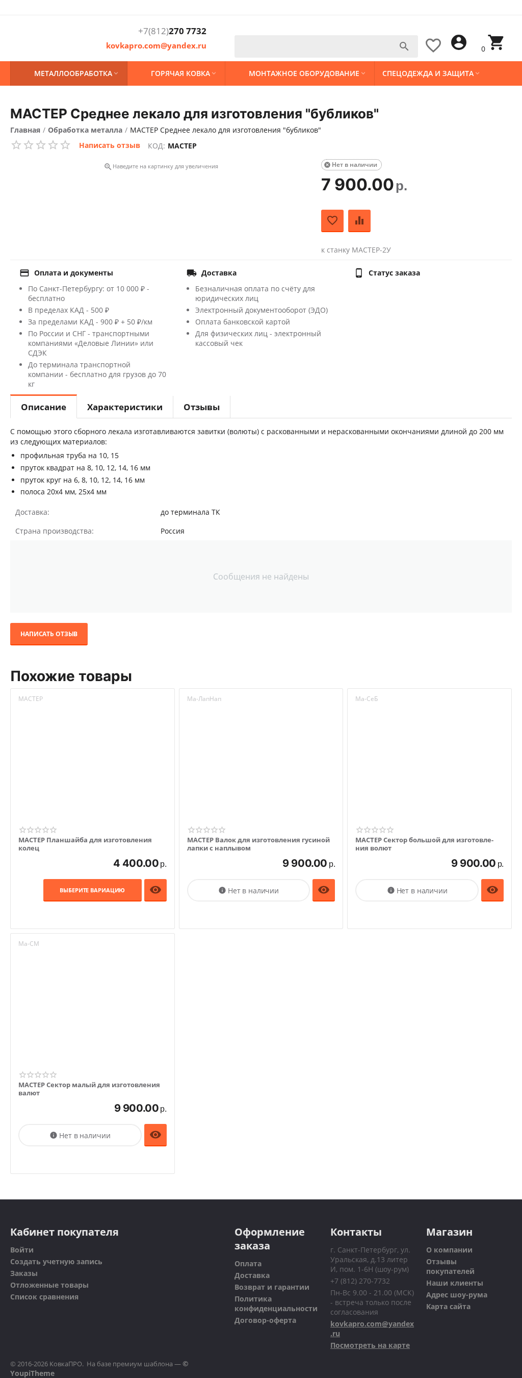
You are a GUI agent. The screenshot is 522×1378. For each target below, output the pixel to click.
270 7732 (172, 31)
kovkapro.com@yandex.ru (156, 45)
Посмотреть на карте (370, 1345)
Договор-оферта (265, 1320)
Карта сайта (448, 1306)
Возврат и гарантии (271, 1287)
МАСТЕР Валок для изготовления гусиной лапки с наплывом (258, 844)
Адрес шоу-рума (456, 1294)
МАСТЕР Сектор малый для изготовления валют (89, 1089)
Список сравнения (44, 1296)
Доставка (252, 1275)
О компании (449, 1250)
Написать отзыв (109, 145)
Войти (22, 1250)
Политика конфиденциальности (276, 1303)
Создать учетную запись (56, 1261)
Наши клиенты (454, 1283)
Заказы (24, 1273)
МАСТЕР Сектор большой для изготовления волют (424, 844)
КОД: (156, 146)
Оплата (248, 1263)
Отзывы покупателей (450, 1266)
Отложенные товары (49, 1285)
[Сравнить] (359, 221)
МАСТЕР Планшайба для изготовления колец (85, 844)
